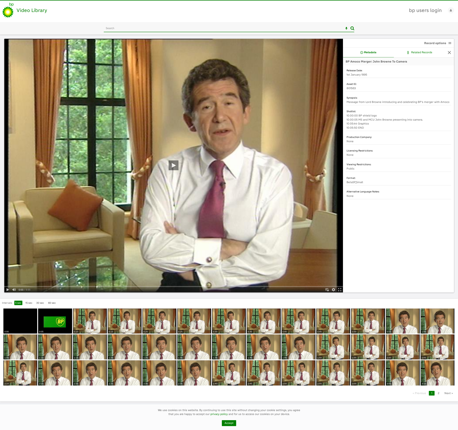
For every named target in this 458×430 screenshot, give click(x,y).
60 (52, 302)
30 (40, 302)
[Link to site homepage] (8, 10)
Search (352, 28)
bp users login (425, 10)
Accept (229, 423)
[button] (450, 43)
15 (28, 302)
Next (448, 393)
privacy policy (219, 414)
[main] (229, 219)
